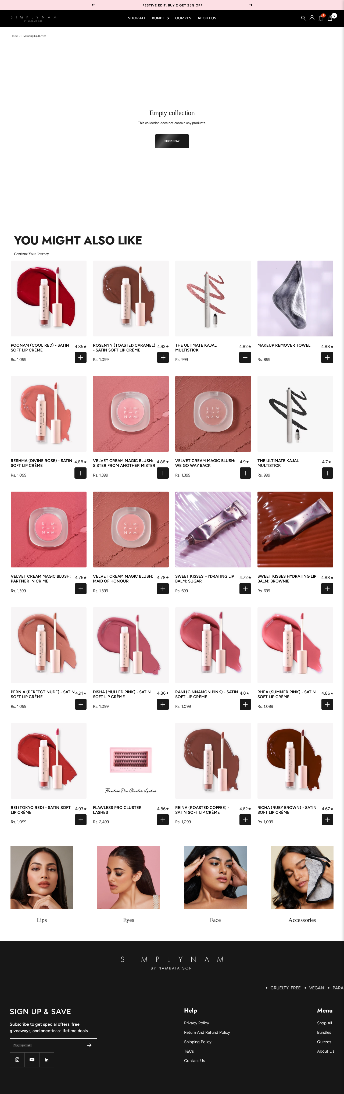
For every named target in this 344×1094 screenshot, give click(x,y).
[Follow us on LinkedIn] (46, 1059)
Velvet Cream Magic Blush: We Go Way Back (205, 463)
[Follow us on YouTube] (31, 1059)
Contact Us (194, 1060)
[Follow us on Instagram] (17, 1059)
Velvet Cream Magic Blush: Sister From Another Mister (124, 463)
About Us (207, 18)
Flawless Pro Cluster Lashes (117, 810)
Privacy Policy (196, 1023)
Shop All (137, 18)
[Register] (89, 1045)
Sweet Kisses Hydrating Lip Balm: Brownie (286, 579)
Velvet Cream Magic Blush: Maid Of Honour (123, 579)
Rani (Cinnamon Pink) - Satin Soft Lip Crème (206, 694)
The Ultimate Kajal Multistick (196, 348)
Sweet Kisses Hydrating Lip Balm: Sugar (204, 579)
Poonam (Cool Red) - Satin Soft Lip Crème (40, 348)
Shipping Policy (198, 1041)
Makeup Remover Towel (283, 345)
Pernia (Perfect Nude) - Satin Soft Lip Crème (43, 694)
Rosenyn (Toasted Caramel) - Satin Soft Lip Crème (124, 348)
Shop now (172, 141)
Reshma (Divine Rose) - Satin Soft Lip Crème (41, 463)
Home (14, 36)
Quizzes (183, 18)
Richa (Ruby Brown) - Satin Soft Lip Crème (287, 810)
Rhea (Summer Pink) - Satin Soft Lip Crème (286, 694)
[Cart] (330, 18)
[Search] (303, 18)
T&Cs (189, 1051)
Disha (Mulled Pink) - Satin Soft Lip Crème (122, 694)
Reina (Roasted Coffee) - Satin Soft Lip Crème (202, 810)
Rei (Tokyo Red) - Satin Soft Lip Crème (41, 810)
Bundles (160, 18)
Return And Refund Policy (207, 1032)
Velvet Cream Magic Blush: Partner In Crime (41, 579)
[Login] (312, 18)
